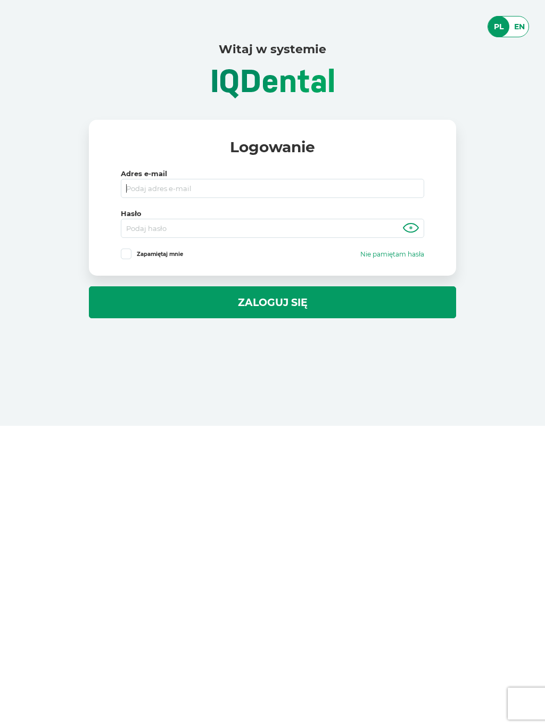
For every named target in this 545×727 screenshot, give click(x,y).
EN (519, 26)
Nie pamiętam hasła (392, 254)
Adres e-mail (144, 174)
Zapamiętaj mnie (160, 254)
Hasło (131, 214)
